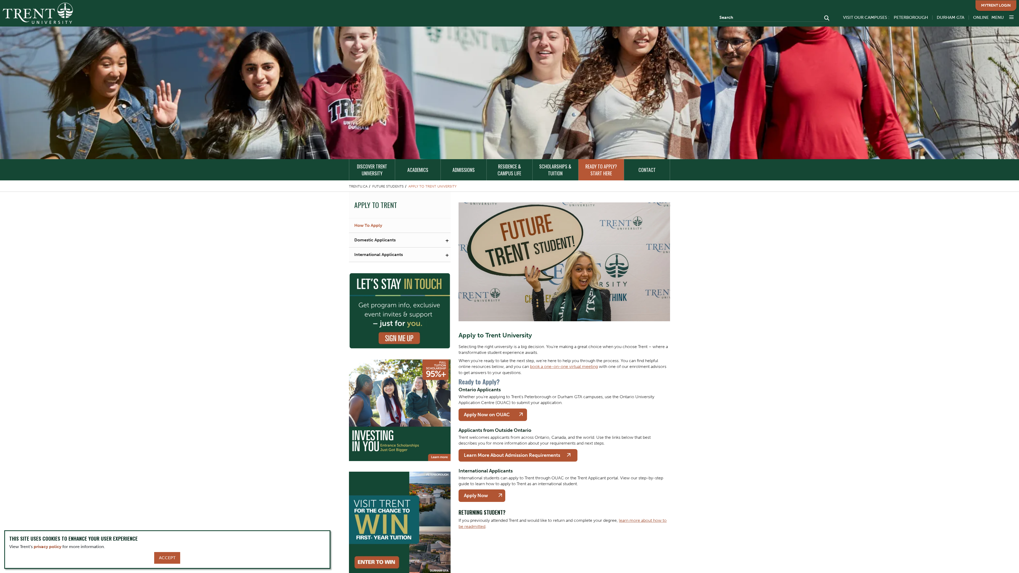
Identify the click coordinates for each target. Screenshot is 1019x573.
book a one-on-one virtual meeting (564, 366)
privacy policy (47, 546)
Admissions (463, 169)
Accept (167, 557)
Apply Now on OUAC (487, 415)
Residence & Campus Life (509, 170)
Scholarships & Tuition (555, 170)
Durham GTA (950, 17)
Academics (417, 169)
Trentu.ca (358, 186)
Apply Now (476, 495)
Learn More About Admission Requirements (512, 455)
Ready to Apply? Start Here (601, 170)
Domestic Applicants (375, 239)
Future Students (388, 186)
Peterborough (911, 17)
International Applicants (378, 254)
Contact (647, 169)
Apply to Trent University (432, 186)
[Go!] (825, 18)
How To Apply (368, 225)
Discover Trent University (372, 170)
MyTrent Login (996, 5)
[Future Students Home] (38, 13)
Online (981, 17)
